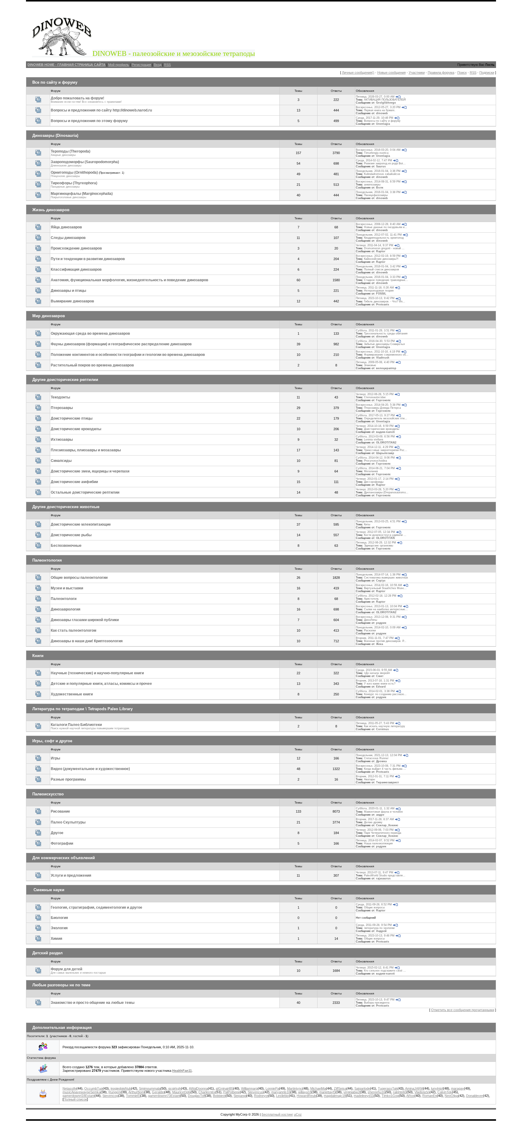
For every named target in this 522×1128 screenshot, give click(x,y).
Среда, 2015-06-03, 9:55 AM (374, 670)
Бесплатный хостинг (277, 1114)
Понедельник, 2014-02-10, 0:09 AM (378, 627)
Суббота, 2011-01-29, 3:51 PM (375, 330)
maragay (457, 1088)
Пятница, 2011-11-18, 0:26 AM (375, 287)
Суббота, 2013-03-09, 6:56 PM (375, 436)
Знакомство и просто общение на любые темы (92, 1003)
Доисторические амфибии (74, 482)
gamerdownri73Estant (164, 1095)
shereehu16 (376, 1092)
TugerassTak (388, 1088)
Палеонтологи (63, 599)
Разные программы (68, 779)
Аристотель (371, 598)
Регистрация (141, 64)
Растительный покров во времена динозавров (92, 365)
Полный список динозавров (381, 269)
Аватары (369, 779)
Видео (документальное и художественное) (90, 769)
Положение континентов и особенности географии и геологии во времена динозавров (128, 355)
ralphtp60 (400, 1092)
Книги (38, 655)
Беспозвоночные (66, 545)
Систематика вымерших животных (386, 577)
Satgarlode (362, 1088)
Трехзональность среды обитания (386, 333)
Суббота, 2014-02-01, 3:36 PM (375, 691)
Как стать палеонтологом (73, 630)
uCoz (298, 1114)
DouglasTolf (196, 1095)
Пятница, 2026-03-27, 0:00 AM (375, 96)
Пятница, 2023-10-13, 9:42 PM (375, 298)
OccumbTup (93, 1088)
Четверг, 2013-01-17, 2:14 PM (375, 478)
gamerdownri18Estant (79, 1095)
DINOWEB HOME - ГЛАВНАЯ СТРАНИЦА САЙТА (66, 64)
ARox (410, 1095)
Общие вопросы (374, 907)
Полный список (75, 1099)
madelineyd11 (364, 1095)
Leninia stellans (373, 439)
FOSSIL (381, 293)
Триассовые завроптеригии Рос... (385, 450)
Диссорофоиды (373, 481)
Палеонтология (47, 560)
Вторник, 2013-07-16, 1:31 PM (375, 680)
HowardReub (306, 1095)
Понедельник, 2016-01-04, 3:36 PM (378, 170)
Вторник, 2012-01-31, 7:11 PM (375, 776)
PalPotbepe (231, 1092)
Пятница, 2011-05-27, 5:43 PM (375, 723)
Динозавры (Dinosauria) (55, 135)
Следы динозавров (68, 238)
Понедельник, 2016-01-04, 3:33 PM (378, 277)
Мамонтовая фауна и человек (383, 811)
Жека (379, 644)
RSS (167, 64)
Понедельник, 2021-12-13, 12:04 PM (379, 755)
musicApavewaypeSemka (82, 1092)
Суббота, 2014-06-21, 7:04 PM (375, 468)
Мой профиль (118, 64)
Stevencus (255, 1092)
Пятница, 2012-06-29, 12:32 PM (376, 542)
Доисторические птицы (71, 418)
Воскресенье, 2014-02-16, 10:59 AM (379, 585)
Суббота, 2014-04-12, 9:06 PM (375, 457)
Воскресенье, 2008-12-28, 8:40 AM (378, 224)
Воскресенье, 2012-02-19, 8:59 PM (378, 255)
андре (380, 814)
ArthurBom (136, 1092)
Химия (56, 938)
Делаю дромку (373, 822)
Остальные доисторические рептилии (85, 492)
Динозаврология (65, 609)
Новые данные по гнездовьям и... (385, 227)
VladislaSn (422, 1092)
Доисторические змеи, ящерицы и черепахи (90, 471)
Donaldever (474, 1095)
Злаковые (370, 365)
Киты (367, 524)
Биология (59, 918)
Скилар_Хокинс (387, 825)
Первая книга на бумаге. (379, 110)
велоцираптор (386, 368)
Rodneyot (261, 1095)
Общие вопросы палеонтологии (79, 577)
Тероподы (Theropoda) (70, 151)
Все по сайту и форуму (54, 82)
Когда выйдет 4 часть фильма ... (385, 768)
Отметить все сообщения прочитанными (462, 1010)
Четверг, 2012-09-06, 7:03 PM (375, 829)
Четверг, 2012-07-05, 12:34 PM (375, 531)
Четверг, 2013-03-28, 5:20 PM (375, 489)
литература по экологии (379, 928)
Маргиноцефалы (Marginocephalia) (82, 194)
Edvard (381, 686)
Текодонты (60, 397)
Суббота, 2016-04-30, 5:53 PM (375, 341)
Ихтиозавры (62, 439)
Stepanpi (240, 1095)
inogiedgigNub (121, 1088)
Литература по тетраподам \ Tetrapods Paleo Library (82, 709)
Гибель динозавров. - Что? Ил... (384, 301)
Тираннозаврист (387, 782)
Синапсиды (61, 461)
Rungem (114, 1092)
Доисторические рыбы (71, 535)
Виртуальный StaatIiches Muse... (385, 588)
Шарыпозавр (385, 453)
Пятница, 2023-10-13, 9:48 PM (375, 935)
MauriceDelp (181, 1092)
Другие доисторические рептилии (65, 379)
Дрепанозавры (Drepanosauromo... (386, 492)
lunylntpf (437, 1088)
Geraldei (158, 1092)
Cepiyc (380, 580)
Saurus (381, 166)
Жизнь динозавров (50, 210)
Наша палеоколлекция (378, 843)
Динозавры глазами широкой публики (85, 620)
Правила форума (441, 72)
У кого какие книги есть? (379, 683)
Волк (379, 187)
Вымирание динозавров (72, 301)
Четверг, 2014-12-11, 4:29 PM (374, 447)
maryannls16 (280, 1092)
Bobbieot (219, 1095)
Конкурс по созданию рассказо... (385, 694)
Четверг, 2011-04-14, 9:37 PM (374, 245)
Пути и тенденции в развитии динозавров (88, 259)
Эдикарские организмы (378, 545)
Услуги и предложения (71, 875)
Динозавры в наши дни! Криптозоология (87, 641)
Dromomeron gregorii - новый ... (384, 248)
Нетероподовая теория (379, 290)
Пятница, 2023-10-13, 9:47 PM (375, 999)
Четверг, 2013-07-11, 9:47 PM (374, 872)
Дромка (381, 761)
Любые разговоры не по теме (61, 985)
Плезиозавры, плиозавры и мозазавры (86, 450)
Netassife (69, 1088)
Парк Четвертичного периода (382, 832)
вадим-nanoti (385, 431)
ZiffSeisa (340, 1088)
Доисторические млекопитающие (81, 524)
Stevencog (110, 1095)
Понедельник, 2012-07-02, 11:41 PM (379, 234)
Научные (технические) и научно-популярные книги (97, 673)
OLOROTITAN (385, 538)
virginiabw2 (351, 1092)
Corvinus (382, 729)
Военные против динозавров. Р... (385, 641)
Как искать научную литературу (384, 726)
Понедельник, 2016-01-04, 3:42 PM (378, 266)
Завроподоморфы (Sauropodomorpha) (85, 162)
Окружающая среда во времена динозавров (90, 333)
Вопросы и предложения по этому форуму (89, 121)
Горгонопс (383, 400)
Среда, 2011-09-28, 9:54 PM (374, 925)
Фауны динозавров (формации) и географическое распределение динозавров (121, 344)
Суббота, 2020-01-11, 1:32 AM (375, 808)
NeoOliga (451, 1095)
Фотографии (62, 843)
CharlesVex (206, 1092)
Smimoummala (149, 1088)
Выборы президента (376, 1002)
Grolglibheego (386, 102)
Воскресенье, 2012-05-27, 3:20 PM (378, 107)
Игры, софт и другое (52, 741)
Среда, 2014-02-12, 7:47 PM (374, 160)
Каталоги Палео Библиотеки (76, 725)
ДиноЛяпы (370, 619)
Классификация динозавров (76, 269)
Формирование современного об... (386, 354)
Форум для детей (66, 969)
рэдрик (381, 622)
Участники (417, 72)
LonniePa (272, 1088)
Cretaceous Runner (376, 758)
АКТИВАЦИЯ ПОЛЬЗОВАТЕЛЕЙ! (385, 99)
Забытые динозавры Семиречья (384, 344)
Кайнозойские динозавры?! (381, 258)
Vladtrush (382, 357)
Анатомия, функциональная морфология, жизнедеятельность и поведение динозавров (129, 280)
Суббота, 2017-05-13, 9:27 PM (375, 415)
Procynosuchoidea (375, 460)
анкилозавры (372, 184)
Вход (157, 64)
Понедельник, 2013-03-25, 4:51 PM (378, 521)
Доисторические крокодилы (76, 429)
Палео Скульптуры (68, 822)
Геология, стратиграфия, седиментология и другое (96, 907)
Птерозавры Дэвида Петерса (382, 407)
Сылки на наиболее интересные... (386, 609)
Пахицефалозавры (376, 195)
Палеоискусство (48, 794)
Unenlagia (383, 123)
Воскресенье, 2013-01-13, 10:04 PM (379, 606)
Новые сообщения (391, 72)
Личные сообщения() (358, 72)
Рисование (60, 811)
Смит (379, 676)
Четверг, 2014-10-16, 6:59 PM (375, 425)
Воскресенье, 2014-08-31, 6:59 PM (378, 181)
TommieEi (133, 1095)
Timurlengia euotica (376, 152)
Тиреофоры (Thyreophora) (74, 183)
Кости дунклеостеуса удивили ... (385, 535)
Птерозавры (62, 408)
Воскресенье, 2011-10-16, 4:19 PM (378, 351)
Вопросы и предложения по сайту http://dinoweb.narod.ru (101, 110)
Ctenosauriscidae (375, 397)
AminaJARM (414, 1088)
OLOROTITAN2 (386, 442)
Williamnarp (249, 1088)
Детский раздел (47, 953)
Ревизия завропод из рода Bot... (385, 163)
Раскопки (370, 630)
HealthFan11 (182, 1070)
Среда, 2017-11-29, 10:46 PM (374, 117)
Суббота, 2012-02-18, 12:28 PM (376, 595)
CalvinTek (444, 1092)
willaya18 (304, 1092)
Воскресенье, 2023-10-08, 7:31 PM (378, 765)
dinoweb (382, 113)
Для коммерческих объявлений (63, 858)
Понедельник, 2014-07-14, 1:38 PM (378, 574)
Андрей (381, 931)
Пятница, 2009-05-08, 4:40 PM (375, 362)
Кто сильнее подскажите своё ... (385, 970)
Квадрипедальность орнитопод (384, 237)
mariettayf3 (327, 1092)
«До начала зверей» (377, 673)
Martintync (294, 1088)
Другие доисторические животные (65, 506)
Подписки (486, 72)
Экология (59, 928)
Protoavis (382, 304)
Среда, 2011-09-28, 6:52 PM (374, 904)
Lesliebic (282, 1095)
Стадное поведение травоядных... (386, 280)
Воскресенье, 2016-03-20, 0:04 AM (378, 149)
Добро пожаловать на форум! (77, 98)
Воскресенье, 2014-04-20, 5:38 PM (378, 404)
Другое (57, 833)
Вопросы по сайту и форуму (382, 120)
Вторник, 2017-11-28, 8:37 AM (375, 819)
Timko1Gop (390, 1095)
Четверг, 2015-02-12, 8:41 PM (375, 967)
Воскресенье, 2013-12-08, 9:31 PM (378, 616)
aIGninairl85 (224, 1088)
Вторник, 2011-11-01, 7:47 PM (375, 638)
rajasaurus (383, 878)
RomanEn (429, 1095)
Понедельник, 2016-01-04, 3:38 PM (378, 192)
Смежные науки (49, 890)
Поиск (462, 72)
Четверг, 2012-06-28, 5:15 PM (375, 394)
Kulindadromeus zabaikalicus (382, 174)
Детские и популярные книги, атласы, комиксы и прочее (101, 684)
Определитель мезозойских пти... (385, 418)
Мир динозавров (48, 316)
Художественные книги (72, 694)
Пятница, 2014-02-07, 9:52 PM (375, 840)
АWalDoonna (198, 1088)
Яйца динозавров (66, 227)
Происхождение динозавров (76, 248)
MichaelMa (318, 1088)
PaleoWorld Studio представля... (384, 875)
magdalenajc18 (335, 1095)
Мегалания (371, 471)
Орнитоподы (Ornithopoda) (74, 172)
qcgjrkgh (174, 1088)
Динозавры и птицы (68, 290)
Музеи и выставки (67, 588)
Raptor (380, 251)
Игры (55, 758)
